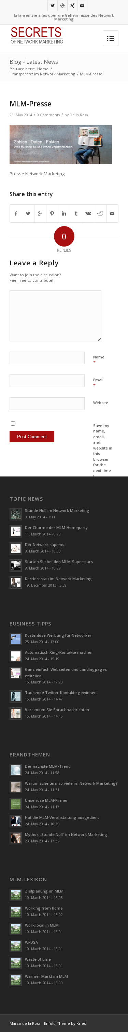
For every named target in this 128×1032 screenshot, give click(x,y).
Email (98, 383)
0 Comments (48, 115)
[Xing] (72, 5)
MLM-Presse (31, 103)
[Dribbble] (62, 5)
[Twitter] (52, 5)
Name (98, 360)
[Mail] (82, 5)
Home (42, 68)
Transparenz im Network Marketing (42, 73)
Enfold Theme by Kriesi (65, 1023)
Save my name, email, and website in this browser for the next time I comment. (102, 453)
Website (100, 402)
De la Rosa (79, 115)
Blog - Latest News (34, 61)
